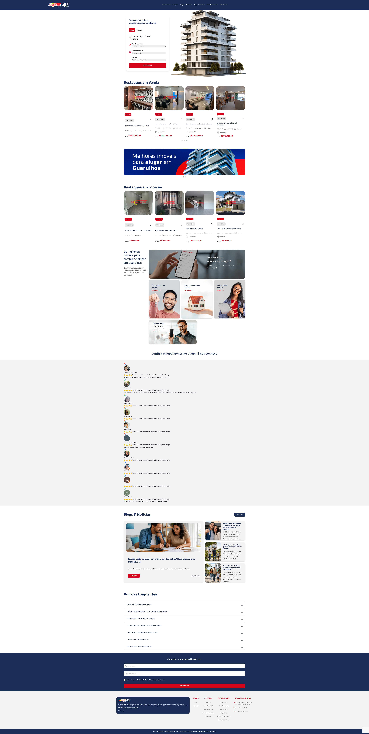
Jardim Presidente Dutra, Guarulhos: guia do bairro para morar (232, 567)
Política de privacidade (223, 716)
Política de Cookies (223, 720)
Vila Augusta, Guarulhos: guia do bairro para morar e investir (232, 546)
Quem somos (166, 5)
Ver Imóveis (155, 290)
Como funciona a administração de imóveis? (141, 618)
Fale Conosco (224, 5)
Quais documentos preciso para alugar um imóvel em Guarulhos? (147, 611)
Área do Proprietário (208, 706)
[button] (182, 141)
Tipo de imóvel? (137, 50)
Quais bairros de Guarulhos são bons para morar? (142, 632)
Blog (195, 5)
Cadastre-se (184, 686)
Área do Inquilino (208, 709)
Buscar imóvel (147, 65)
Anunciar (189, 5)
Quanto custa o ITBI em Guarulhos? (138, 639)
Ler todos (240, 514)
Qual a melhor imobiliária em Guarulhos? (139, 604)
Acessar (219, 290)
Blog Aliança (223, 713)
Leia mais (134, 575)
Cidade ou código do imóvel (141, 36)
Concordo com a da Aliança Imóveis (146, 680)
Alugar (182, 5)
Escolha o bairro (137, 44)
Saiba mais (121, 710)
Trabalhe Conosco (212, 5)
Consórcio (201, 5)
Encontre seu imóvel (208, 713)
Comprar (175, 5)
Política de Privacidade (145, 680)
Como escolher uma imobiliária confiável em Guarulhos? (144, 625)
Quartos (135, 57)
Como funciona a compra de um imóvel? (139, 646)
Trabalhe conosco (224, 706)
